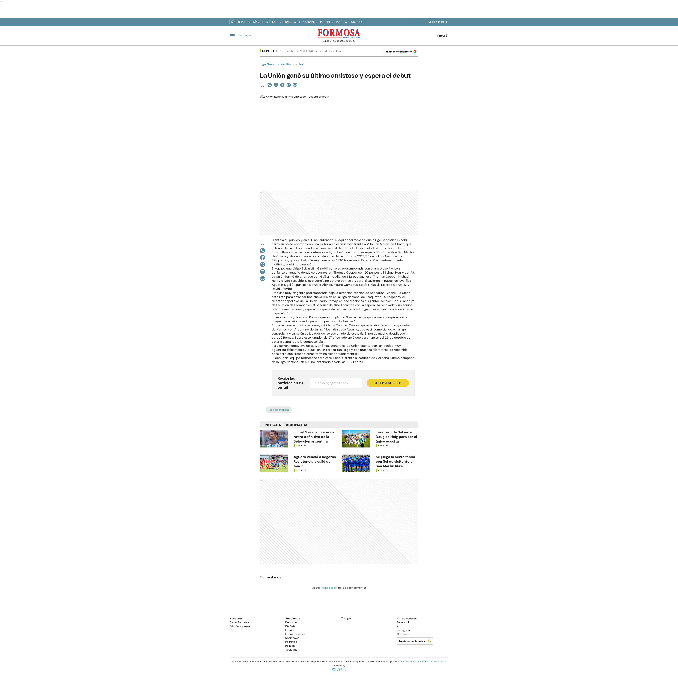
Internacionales (289, 22)
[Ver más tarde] (262, 85)
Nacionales (310, 22)
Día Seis (258, 22)
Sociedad (356, 22)
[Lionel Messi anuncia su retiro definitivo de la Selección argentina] (274, 438)
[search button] (232, 21)
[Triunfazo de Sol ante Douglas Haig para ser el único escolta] (356, 438)
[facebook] (276, 85)
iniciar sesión (329, 588)
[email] (289, 85)
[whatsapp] (269, 85)
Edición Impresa (438, 21)
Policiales (327, 22)
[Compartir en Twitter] (282, 85)
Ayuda (442, 661)
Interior (271, 22)
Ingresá (442, 35)
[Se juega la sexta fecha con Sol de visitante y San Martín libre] (356, 463)
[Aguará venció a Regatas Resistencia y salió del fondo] (274, 463)
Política (341, 22)
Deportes (244, 22)
